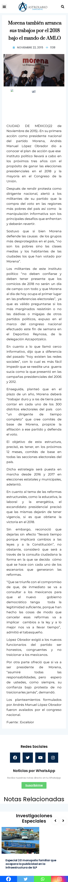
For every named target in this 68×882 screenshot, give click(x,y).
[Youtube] (40, 757)
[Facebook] (15, 757)
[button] (4, 6)
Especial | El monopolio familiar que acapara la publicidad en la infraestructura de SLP (31, 863)
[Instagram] (53, 757)
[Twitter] (28, 757)
